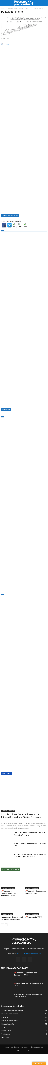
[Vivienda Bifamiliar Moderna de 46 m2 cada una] (6, 846)
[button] (45, 3)
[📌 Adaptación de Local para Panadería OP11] (36, 881)
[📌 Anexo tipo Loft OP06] (36, 907)
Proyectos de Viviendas (9, 1020)
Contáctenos (15, 1047)
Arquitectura (5, 1034)
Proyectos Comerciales (8, 810)
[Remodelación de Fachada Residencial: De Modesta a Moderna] (6, 836)
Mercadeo (24, 1047)
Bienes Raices (6, 1031)
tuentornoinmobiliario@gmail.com (29, 953)
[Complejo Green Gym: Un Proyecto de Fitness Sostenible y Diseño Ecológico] (24, 795)
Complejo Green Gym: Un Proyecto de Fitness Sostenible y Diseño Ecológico (21, 816)
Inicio (7, 1047)
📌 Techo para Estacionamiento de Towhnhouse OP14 (8, 893)
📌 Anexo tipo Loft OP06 (33, 917)
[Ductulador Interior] (24, 37)
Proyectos (4, 1017)
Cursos (3, 1027)
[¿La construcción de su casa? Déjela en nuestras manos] (12, 907)
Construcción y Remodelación (12, 1010)
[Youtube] (30, 959)
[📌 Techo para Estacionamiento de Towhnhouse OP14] (12, 881)
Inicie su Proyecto (7, 914)
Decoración (5, 1037)
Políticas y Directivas (36, 1047)
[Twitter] (24, 959)
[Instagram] (18, 959)
